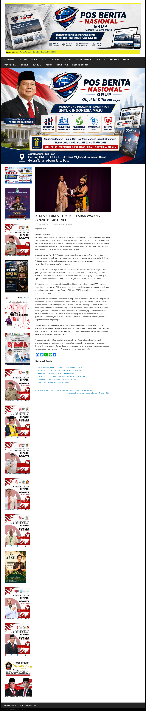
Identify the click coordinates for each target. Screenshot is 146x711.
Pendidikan (100, 59)
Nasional (23, 59)
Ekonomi (55, 59)
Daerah (34, 59)
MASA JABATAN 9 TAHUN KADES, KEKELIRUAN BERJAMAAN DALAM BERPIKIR (64, 390)
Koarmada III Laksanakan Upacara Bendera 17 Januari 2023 (88, 393)
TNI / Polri (68, 59)
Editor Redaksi (57, 224)
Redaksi (49, 65)
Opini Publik (114, 59)
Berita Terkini (9, 59)
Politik (44, 59)
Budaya (126, 59)
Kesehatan (24, 65)
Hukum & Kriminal (83, 59)
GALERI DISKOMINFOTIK (80, 65)
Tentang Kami (62, 65)
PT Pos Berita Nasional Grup (26, 705)
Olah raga (37, 65)
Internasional (9, 65)
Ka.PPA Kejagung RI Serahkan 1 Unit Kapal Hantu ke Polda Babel (40, 52)
